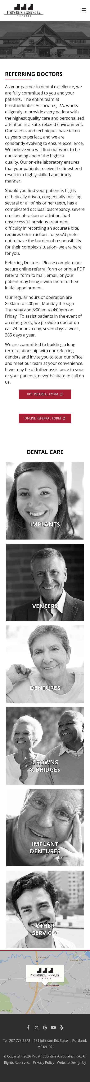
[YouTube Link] (53, 1027)
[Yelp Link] (62, 1027)
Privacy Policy (43, 1062)
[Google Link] (45, 1027)
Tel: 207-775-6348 (16, 1040)
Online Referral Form (42, 418)
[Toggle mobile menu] (83, 10)
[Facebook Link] (28, 1027)
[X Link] (36, 1027)
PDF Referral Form (42, 394)
